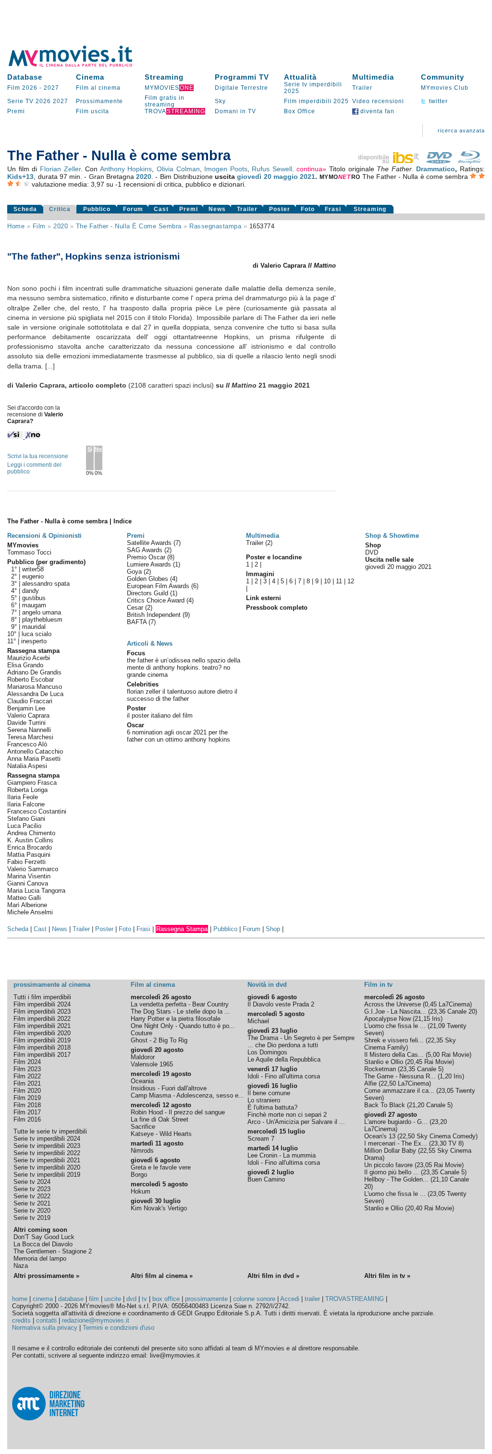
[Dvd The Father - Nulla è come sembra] (439, 161)
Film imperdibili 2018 (42, 1047)
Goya (135, 571)
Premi (16, 111)
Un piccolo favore (388, 1165)
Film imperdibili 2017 (42, 1054)
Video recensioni (378, 101)
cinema (43, 1298)
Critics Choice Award (156, 600)
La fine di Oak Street (159, 1119)
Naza (20, 1265)
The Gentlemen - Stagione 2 (52, 1251)
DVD (371, 552)
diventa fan (376, 111)
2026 (43, 101)
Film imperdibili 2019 (42, 1040)
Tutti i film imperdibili (42, 997)
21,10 (440, 1179)
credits (21, 1320)
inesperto (34, 641)
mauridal (34, 626)
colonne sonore (254, 1298)
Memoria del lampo (39, 1258)
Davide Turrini (26, 722)
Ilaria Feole (22, 797)
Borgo (139, 1174)
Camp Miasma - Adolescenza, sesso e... (187, 1095)
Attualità (300, 77)
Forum (133, 209)
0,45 (431, 1004)
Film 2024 (27, 1061)
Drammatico (435, 169)
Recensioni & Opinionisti (44, 535)
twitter (437, 101)
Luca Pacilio (24, 825)
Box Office (299, 111)
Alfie (370, 1083)
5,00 (434, 1054)
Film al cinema (98, 87)
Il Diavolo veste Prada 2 (280, 1004)
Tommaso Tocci (29, 552)
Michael (258, 1021)
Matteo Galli (24, 897)
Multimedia (373, 77)
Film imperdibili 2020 (42, 1033)
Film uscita (92, 111)
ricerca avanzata (461, 130)
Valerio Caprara (28, 715)
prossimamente (206, 1298)
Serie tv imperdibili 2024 (46, 1138)
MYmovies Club (444, 87)
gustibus (34, 598)
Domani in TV (235, 111)
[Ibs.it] (389, 161)
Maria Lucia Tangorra (36, 890)
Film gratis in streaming (164, 101)
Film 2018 (27, 1105)
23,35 (407, 1069)
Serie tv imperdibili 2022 (46, 1153)
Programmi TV (242, 77)
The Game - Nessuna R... (400, 1076)
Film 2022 (27, 1076)
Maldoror (143, 1057)
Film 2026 (22, 87)
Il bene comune (268, 1093)
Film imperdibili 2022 (42, 1018)
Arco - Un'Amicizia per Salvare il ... (296, 1121)
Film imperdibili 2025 (316, 101)
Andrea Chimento (31, 833)
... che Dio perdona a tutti (282, 1045)
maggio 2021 (294, 176)
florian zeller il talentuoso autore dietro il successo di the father (182, 695)
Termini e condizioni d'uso (118, 1327)
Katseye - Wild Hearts (161, 1133)
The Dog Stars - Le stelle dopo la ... (180, 1011)
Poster (279, 209)
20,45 (414, 1061)
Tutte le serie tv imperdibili (50, 1131)
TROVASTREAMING (354, 1298)
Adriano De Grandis (34, 672)
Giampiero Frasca (32, 782)
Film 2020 (27, 1090)
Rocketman (380, 1069)
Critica (60, 209)
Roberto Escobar (30, 679)
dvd (131, 1298)
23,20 (439, 1121)
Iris (436, 1018)
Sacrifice (143, 1126)
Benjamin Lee (26, 708)
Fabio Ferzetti (26, 861)
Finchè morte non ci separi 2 (287, 1114)
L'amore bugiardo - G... (396, 1121)
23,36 (437, 1011)
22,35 (435, 1040)
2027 (51, 87)
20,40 (414, 1208)
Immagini (260, 574)
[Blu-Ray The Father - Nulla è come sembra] (469, 161)
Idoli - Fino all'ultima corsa (283, 1076)
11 (339, 581)
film (39, 226)
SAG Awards (145, 550)
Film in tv (378, 984)
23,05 (446, 1090)
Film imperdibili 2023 (42, 1011)
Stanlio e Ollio (383, 1061)
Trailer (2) (259, 542)
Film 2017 (27, 1112)
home (19, 1298)
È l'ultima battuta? (272, 1107)
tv (144, 1298)
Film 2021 (27, 1083)
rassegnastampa (215, 226)
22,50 (388, 1083)
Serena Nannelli (29, 729)
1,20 (446, 1076)
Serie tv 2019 (31, 1217)
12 (350, 581)
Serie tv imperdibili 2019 (46, 1174)
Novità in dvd (267, 984)
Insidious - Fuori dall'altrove (169, 1088)
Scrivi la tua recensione (37, 456)
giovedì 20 (254, 176)
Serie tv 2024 (31, 1181)
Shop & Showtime (392, 535)
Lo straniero (263, 1100)
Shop (273, 929)
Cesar (136, 607)
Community (442, 77)
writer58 (33, 569)
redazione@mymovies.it (95, 1320)
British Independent (155, 614)
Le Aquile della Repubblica (283, 1059)
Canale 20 (461, 1011)
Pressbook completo (277, 607)
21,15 (422, 1018)
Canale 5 (429, 1069)
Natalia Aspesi (27, 765)
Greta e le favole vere (161, 1167)
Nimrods (142, 1150)
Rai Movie (455, 1054)
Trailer (362, 87)
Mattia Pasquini (28, 854)
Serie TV (20, 101)
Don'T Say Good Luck (43, 1237)
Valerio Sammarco (32, 869)
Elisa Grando (25, 665)
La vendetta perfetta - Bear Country (180, 1004)
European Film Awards (159, 586)
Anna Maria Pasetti (34, 758)
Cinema (90, 77)
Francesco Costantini (36, 811)
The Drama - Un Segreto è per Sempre (301, 1037)
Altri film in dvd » (273, 1275)
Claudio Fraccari (29, 701)
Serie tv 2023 (31, 1189)
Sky (220, 101)
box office (166, 1298)
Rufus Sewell (272, 169)
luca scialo (36, 634)
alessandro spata (46, 583)
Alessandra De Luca (35, 693)
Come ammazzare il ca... (399, 1090)
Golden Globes (148, 578)
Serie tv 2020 (31, 1210)
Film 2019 (27, 1097)
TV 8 (455, 1143)
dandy (30, 590)
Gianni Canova (27, 883)
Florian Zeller (60, 169)
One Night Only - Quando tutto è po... (183, 1025)
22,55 (427, 1150)
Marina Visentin (28, 876)
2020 (143, 176)
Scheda (25, 209)
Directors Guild (148, 593)
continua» (311, 169)
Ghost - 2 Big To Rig (159, 1040)
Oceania (142, 1081)
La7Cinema (454, 1004)
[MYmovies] (79, 65)
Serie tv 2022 (31, 1196)
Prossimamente (99, 101)
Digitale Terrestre (241, 87)
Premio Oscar (147, 557)
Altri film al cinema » (162, 1275)
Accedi (289, 1298)
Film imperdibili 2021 (42, 1025)
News (217, 209)
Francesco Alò (27, 744)
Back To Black (384, 1105)
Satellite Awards (150, 542)
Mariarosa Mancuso (34, 686)
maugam (34, 605)
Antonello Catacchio (35, 751)
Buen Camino (266, 1179)
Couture (141, 1033)
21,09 (437, 1025)
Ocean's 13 (379, 1136)
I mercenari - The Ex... (395, 1143)
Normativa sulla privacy (44, 1327)
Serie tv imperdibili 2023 (46, 1145)
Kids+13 (20, 176)
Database (24, 77)
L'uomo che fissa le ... (395, 1025)
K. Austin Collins (30, 840)
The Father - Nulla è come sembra (129, 226)
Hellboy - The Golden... (396, 1179)
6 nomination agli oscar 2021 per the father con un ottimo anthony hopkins (178, 736)
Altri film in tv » (387, 1275)
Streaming (164, 77)
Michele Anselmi (30, 912)
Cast (161, 209)
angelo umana (41, 612)
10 (327, 581)
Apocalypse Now (387, 1018)
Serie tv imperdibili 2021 (46, 1160)
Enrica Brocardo (29, 847)
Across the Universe (392, 1004)
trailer (312, 1298)
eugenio (33, 576)
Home (16, 226)
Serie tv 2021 (31, 1203)
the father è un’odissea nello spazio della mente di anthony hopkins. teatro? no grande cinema (183, 667)
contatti (46, 1320)
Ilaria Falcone (26, 804)
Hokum (140, 1191)
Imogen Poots (225, 169)
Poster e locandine (274, 557)
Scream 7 (260, 1138)
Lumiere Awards (150, 564)
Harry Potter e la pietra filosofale (176, 1018)
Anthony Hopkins (126, 169)
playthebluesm (42, 619)
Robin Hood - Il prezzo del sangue (178, 1112)
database (71, 1298)
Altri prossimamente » (46, 1275)
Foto (308, 209)
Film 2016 (27, 1119)
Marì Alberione (27, 905)
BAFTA (137, 622)
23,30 (438, 1143)
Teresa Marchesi (30, 737)
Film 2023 (27, 1069)
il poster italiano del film (160, 715)
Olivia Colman (178, 169)
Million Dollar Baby (390, 1150)
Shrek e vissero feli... (394, 1040)
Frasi (333, 209)
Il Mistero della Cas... (394, 1054)
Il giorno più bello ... (391, 1172)
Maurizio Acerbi (28, 658)
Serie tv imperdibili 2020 (46, 1167)
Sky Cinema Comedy (446, 1136)
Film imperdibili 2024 (42, 1004)
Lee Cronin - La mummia (281, 1155)
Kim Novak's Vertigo (159, 1208)
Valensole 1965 (152, 1064)
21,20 (416, 1105)
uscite (112, 1298)
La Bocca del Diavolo (43, 1244)
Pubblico (97, 209)
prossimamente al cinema (51, 984)
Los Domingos (267, 1052)
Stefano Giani (26, 818)
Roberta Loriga (27, 789)
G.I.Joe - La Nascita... (395, 1011)
